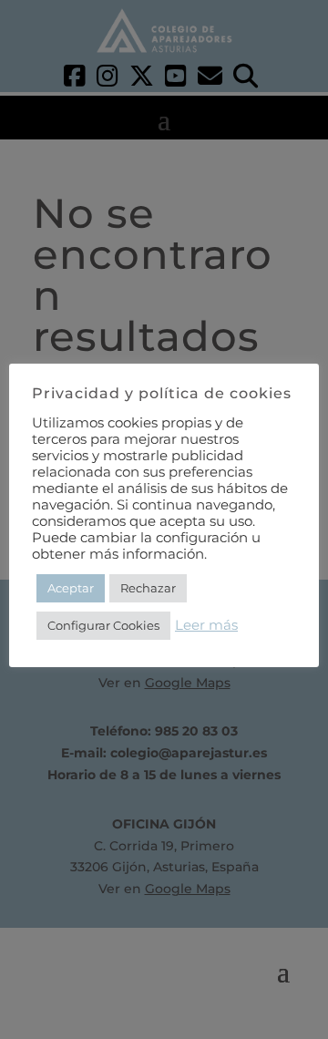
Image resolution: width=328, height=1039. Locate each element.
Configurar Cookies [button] (103, 625)
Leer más (206, 625)
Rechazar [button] (148, 588)
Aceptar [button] (70, 588)
